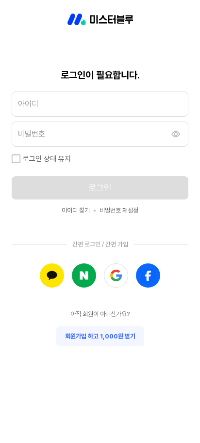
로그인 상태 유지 (47, 158)
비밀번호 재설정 (119, 210)
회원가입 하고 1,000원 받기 (100, 336)
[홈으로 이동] (100, 19)
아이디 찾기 (76, 210)
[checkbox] (16, 158)
